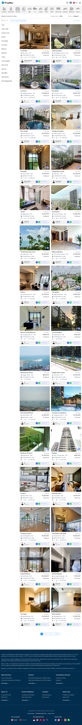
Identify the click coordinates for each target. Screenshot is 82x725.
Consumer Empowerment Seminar (11, 680)
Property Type (5, 33)
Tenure (3, 57)
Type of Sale (5, 29)
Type (3, 25)
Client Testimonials (6, 678)
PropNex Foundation (68, 695)
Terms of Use (51, 713)
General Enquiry (46, 695)
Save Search (77, 20)
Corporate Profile (6, 695)
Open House (5, 65)
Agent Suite (66, 697)
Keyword (4, 69)
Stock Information (27, 697)
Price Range (5, 41)
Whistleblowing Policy (41, 713)
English (16, 720)
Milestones (4, 697)
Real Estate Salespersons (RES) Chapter (40, 680)
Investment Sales (61, 678)
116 (56, 634)
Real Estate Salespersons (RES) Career (40, 678)
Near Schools (5, 77)
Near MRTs (4, 73)
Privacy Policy (30, 713)
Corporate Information (28, 695)
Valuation (58, 680)
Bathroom (4, 53)
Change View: (56, 16)
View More (4, 683)
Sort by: (73, 16)
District (3, 37)
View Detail (44, 61)
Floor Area (4, 45)
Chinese (24, 720)
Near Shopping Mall (7, 81)
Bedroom (4, 49)
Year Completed (6, 61)
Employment (45, 697)
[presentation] (46, 47)
